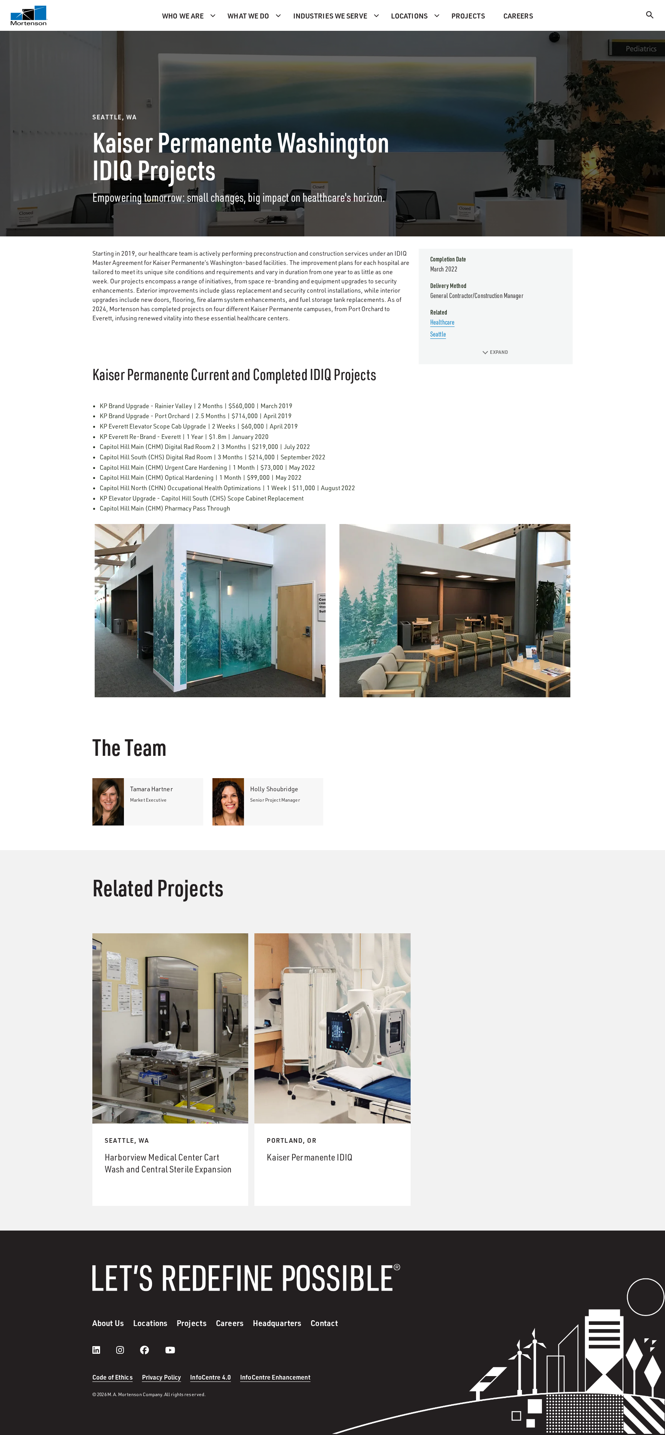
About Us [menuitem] (108, 1323)
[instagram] (127, 1350)
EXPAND (499, 352)
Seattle (438, 334)
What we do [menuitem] (248, 15)
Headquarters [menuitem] (277, 1323)
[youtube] (170, 1350)
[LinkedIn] (103, 1350)
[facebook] (152, 1350)
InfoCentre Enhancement (275, 1377)
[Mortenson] (29, 15)
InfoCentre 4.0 (210, 1377)
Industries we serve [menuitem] (330, 15)
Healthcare (442, 322)
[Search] (650, 16)
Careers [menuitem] (518, 15)
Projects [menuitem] (468, 15)
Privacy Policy (161, 1377)
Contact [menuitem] (324, 1323)
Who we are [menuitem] (183, 15)
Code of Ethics (112, 1377)
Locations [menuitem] (409, 15)
